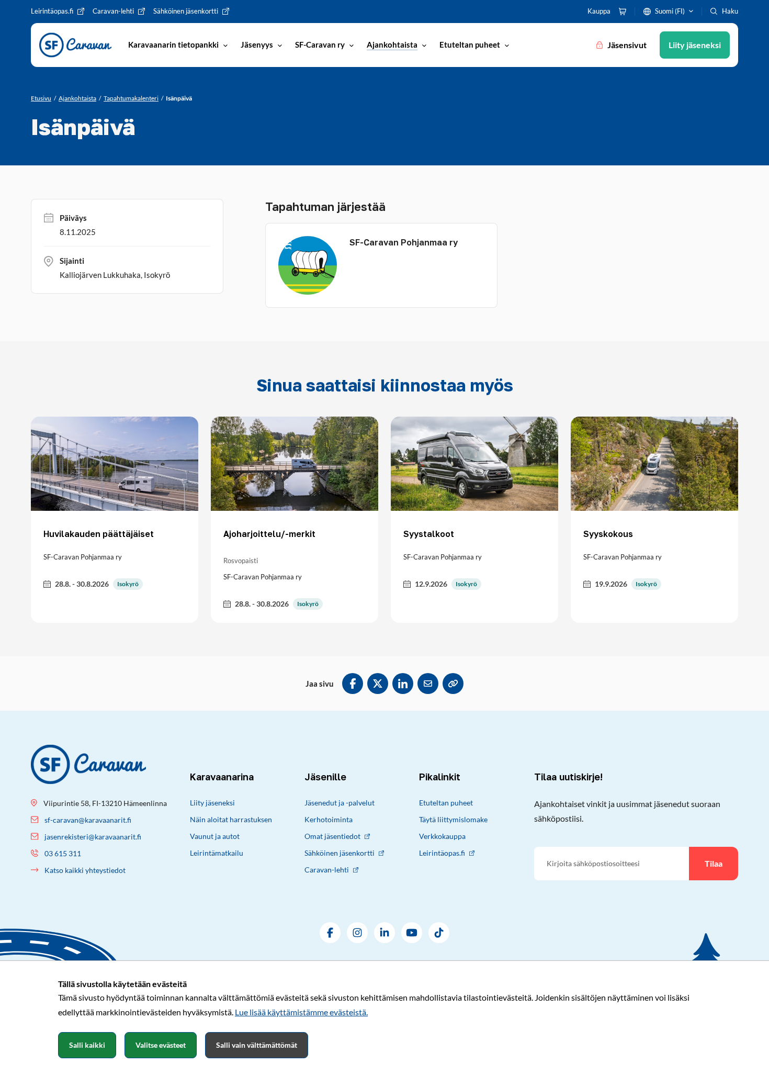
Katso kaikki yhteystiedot (85, 870)
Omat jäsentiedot (332, 836)
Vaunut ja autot (215, 836)
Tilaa (713, 863)
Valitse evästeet (160, 1044)
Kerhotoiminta (328, 819)
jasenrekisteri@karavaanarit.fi (92, 836)
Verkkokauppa (442, 836)
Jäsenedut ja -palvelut (339, 802)
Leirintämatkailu (216, 852)
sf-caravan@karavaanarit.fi (87, 819)
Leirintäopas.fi (442, 852)
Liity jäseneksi (212, 802)
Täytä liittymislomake (453, 819)
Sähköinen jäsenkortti (339, 852)
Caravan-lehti (326, 869)
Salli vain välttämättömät (256, 1044)
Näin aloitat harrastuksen (231, 819)
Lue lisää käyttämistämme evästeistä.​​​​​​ (301, 1012)
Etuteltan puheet (446, 802)
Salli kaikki (87, 1044)
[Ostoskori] (622, 11)
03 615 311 (62, 853)
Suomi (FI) (670, 11)
